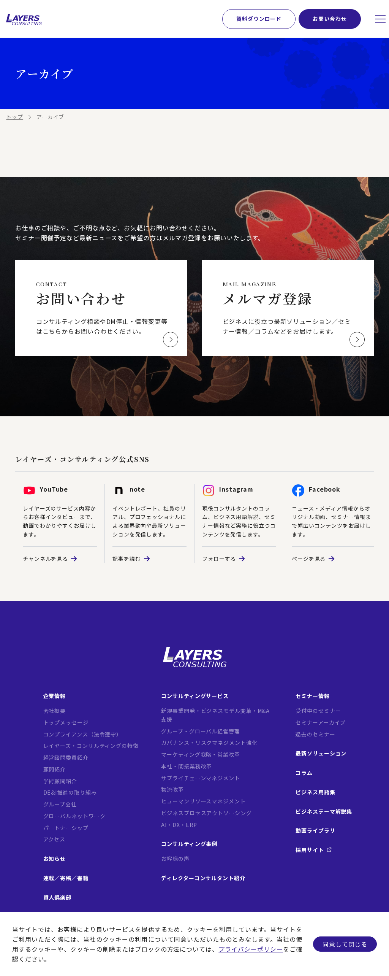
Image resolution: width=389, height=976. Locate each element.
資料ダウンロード (258, 18)
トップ (14, 117)
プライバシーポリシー (250, 949)
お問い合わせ (329, 18)
